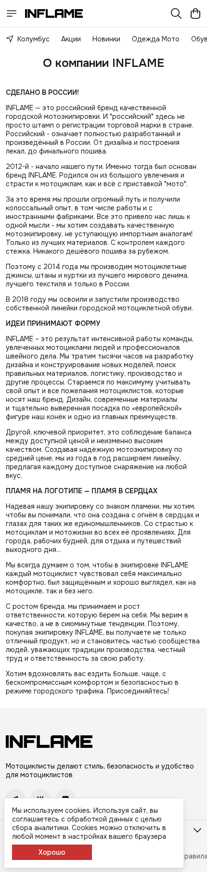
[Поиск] (176, 13)
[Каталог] (11, 13)
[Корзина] (195, 13)
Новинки (106, 39)
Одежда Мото (156, 39)
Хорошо (52, 852)
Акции (71, 39)
